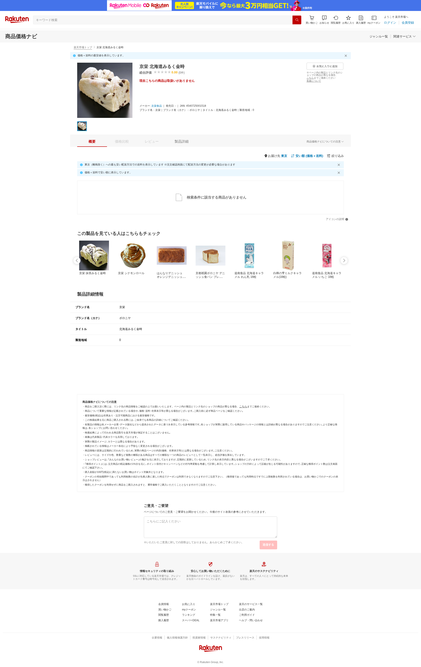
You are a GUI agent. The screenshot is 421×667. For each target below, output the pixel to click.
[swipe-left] (76, 260)
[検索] (297, 20)
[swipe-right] (344, 260)
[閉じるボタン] (346, 55)
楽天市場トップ (83, 47)
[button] (324, 19)
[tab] (92, 141)
